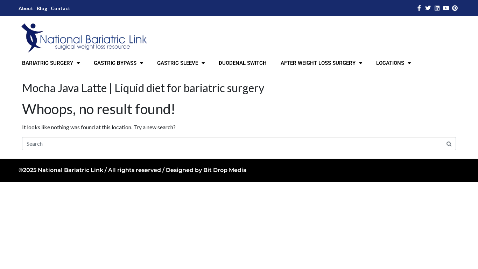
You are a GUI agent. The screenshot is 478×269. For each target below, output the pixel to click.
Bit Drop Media (225, 170)
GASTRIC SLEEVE (177, 63)
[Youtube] (446, 8)
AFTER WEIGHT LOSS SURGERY (318, 63)
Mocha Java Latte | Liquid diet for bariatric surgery (143, 88)
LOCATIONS (390, 63)
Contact (60, 8)
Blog (42, 8)
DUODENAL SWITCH (243, 63)
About (26, 8)
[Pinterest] (454, 8)
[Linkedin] (437, 8)
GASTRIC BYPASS (115, 63)
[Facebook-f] (419, 8)
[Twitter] (428, 8)
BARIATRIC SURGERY (47, 63)
